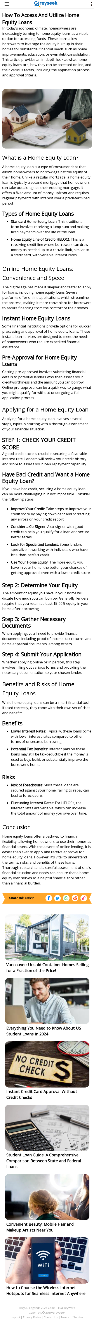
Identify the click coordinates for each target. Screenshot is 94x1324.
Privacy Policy (32, 1317)
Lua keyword (66, 1308)
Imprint (15, 1317)
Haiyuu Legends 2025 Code (37, 1308)
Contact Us (51, 1317)
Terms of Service (72, 1317)
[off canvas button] (7, 4)
